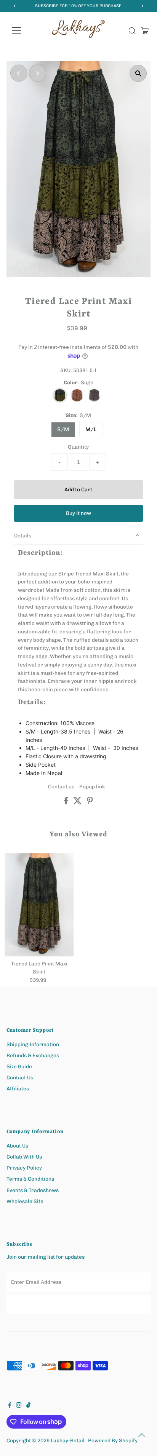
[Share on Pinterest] (90, 802)
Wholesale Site (24, 1201)
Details (22, 535)
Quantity (78, 447)
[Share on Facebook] (66, 802)
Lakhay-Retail (68, 1440)
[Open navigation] (23, 30)
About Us (17, 1146)
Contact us (61, 787)
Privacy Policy (24, 1168)
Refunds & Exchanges (32, 1055)
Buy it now (78, 513)
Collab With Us (24, 1157)
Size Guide (19, 1066)
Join (78, 1305)
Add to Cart (78, 489)
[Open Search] (132, 30)
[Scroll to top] (141, 1435)
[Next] (37, 73)
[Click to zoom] (138, 73)
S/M (63, 429)
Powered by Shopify (113, 1440)
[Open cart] (145, 30)
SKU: (66, 370)
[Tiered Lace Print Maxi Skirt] (39, 905)
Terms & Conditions (30, 1179)
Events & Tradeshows (32, 1190)
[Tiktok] (28, 1406)
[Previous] (18, 73)
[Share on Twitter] (78, 802)
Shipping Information (32, 1044)
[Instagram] (18, 1406)
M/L (91, 429)
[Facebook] (9, 1406)
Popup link (92, 787)
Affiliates (17, 1088)
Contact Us (19, 1077)
